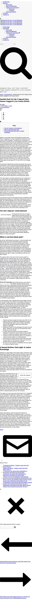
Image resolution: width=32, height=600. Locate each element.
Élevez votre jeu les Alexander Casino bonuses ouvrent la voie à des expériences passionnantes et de (17, 480)
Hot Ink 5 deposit (8, 261)
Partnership (9, 4)
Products (5, 13)
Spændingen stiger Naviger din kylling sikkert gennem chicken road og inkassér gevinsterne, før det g (17, 486)
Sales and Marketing (11, 6)
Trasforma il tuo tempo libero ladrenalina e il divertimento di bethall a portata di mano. (14, 474)
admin (3, 104)
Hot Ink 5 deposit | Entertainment (13, 128)
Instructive (12, 9)
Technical (11, 10)
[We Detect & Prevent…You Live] (11, 22)
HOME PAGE (6, 2)
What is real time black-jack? (11, 129)
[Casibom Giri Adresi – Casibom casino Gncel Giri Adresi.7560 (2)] (17, 467)
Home (1, 94)
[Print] (0, 121)
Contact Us (6, 14)
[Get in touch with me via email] (17, 460)
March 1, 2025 (8, 106)
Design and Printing (11, 12)
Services (5, 3)
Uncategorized (8, 94)
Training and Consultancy (12, 7)
